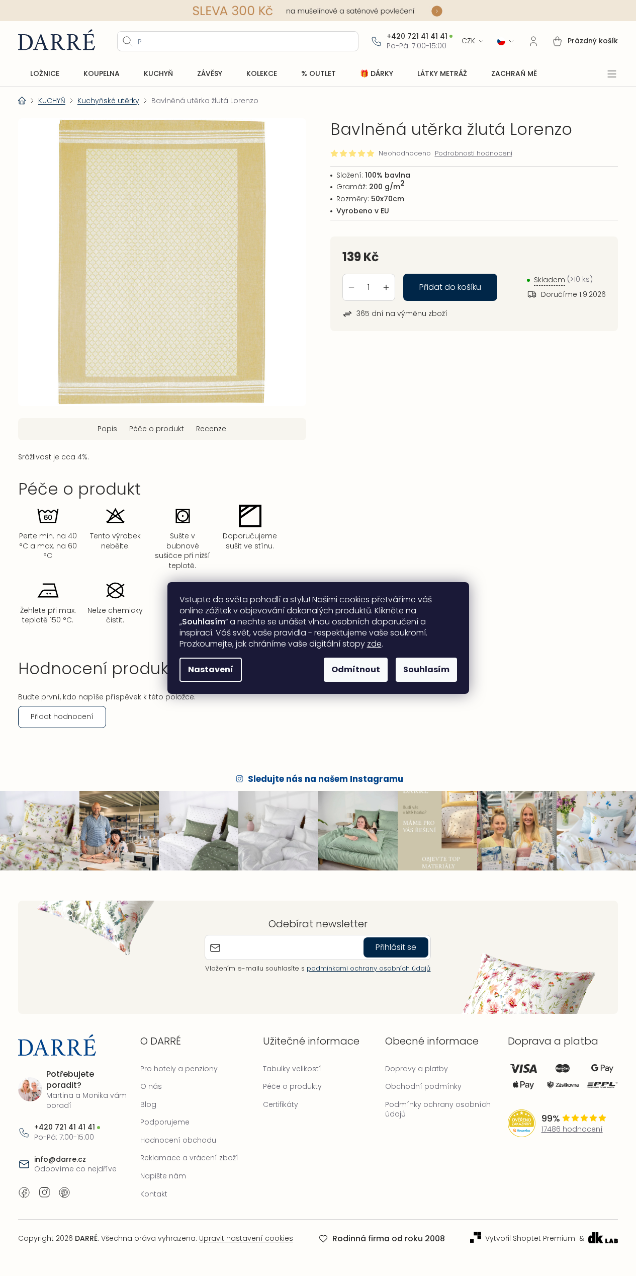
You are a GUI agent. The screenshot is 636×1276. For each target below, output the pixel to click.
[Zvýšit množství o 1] (386, 287)
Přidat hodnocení (62, 716)
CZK (468, 41)
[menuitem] (44, 74)
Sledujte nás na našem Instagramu (325, 779)
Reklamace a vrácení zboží (189, 1158)
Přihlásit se (396, 947)
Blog (148, 1104)
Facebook (24, 1192)
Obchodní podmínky (423, 1086)
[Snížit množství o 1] (351, 287)
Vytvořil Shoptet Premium (530, 1238)
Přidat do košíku (450, 287)
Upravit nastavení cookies (246, 1238)
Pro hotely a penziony (179, 1069)
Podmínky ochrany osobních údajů (438, 1109)
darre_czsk (44, 1192)
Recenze (211, 429)
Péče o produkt (156, 429)
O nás (151, 1086)
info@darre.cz (60, 1159)
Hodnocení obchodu (178, 1140)
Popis (107, 429)
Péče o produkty (292, 1086)
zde (374, 644)
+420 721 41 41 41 (417, 36)
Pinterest (64, 1192)
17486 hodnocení (572, 1129)
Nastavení (210, 669)
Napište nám (163, 1176)
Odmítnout (355, 669)
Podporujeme (165, 1122)
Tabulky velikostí (292, 1069)
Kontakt (153, 1194)
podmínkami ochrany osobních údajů (368, 968)
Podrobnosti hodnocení (473, 153)
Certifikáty (280, 1104)
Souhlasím (426, 669)
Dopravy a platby (416, 1069)
